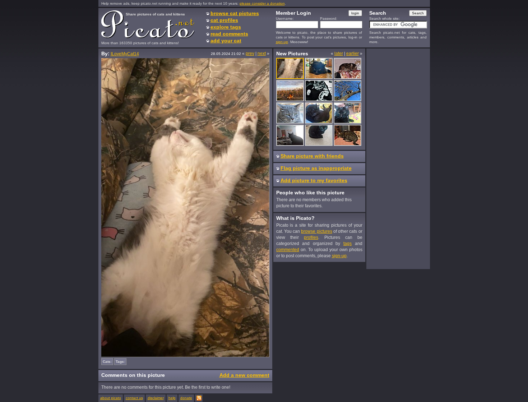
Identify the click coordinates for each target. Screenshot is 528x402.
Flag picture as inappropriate (316, 168)
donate (186, 398)
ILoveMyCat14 (125, 53)
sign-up (282, 42)
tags (347, 243)
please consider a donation (262, 3)
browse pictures (316, 231)
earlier (352, 53)
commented (287, 249)
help (172, 398)
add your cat (225, 40)
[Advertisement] (398, 158)
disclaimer (156, 398)
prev (250, 53)
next (262, 53)
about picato (110, 398)
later (338, 53)
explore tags (225, 27)
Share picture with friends (312, 156)
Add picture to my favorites (314, 180)
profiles (311, 237)
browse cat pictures (234, 13)
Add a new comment (244, 375)
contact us (134, 398)
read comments (229, 34)
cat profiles (224, 20)
